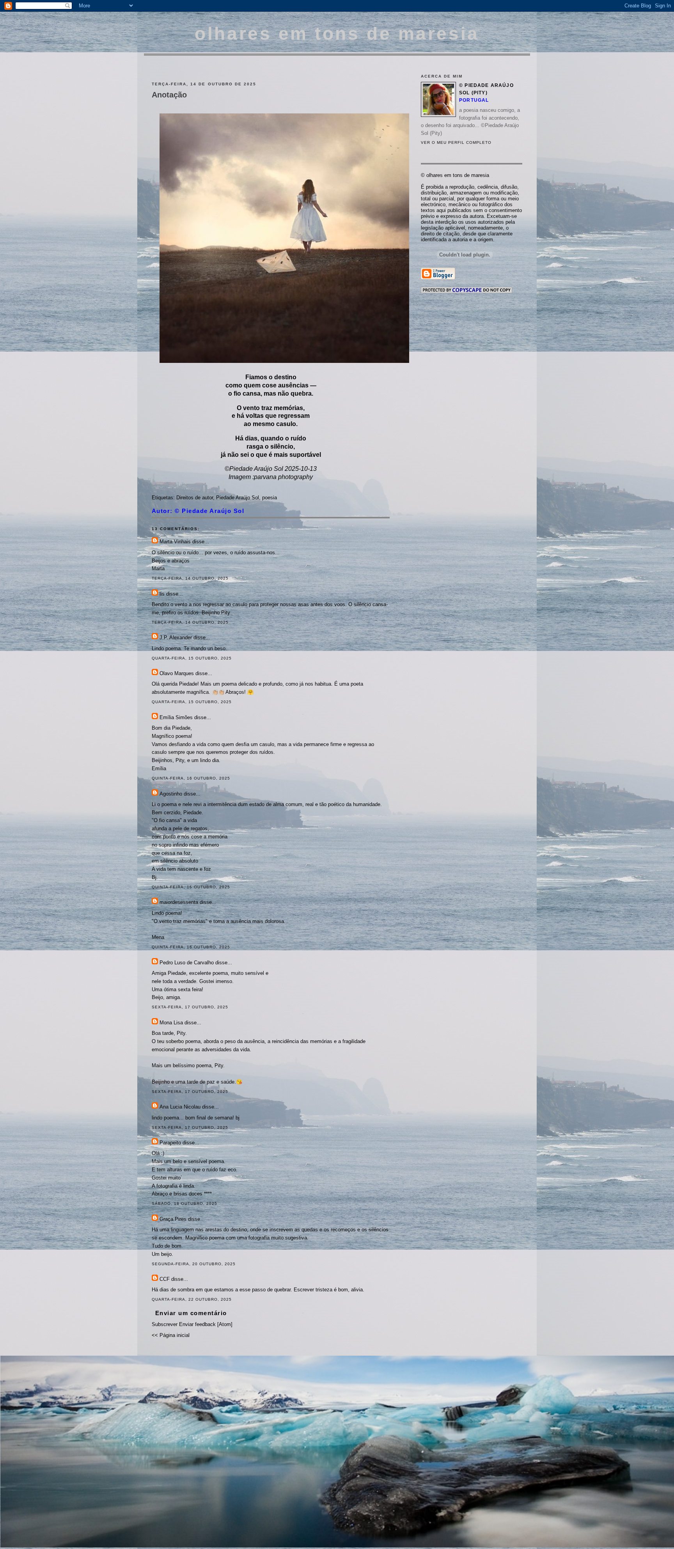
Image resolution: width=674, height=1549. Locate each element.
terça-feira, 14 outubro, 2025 (190, 578)
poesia (269, 497)
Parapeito (170, 1143)
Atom (225, 1324)
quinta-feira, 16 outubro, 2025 (191, 778)
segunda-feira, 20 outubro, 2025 (194, 1264)
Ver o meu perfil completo (456, 142)
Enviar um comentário (191, 1313)
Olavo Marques (177, 673)
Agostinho (171, 794)
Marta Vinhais (175, 542)
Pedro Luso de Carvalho (187, 962)
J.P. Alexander (176, 637)
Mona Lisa (171, 1023)
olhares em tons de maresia (337, 34)
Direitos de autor (194, 497)
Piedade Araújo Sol (237, 497)
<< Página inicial (171, 1335)
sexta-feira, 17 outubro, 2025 (190, 1007)
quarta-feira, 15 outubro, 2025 (192, 658)
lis (162, 594)
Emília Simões (176, 717)
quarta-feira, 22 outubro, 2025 (192, 1299)
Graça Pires (173, 1219)
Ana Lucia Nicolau (181, 1107)
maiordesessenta (179, 902)
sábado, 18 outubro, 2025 (184, 1203)
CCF (165, 1279)
